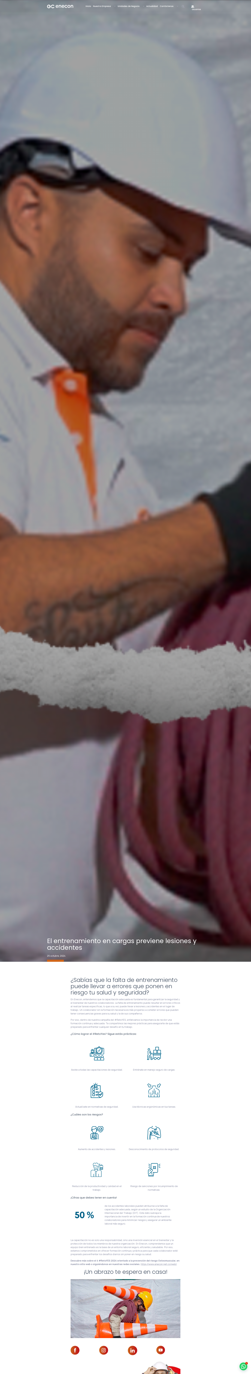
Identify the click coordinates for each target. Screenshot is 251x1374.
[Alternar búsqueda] (183, 6)
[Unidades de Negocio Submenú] (143, 6)
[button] (243, 1366)
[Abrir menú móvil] (197, 6)
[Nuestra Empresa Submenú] (115, 6)
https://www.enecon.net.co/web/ (159, 1264)
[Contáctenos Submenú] (177, 6)
